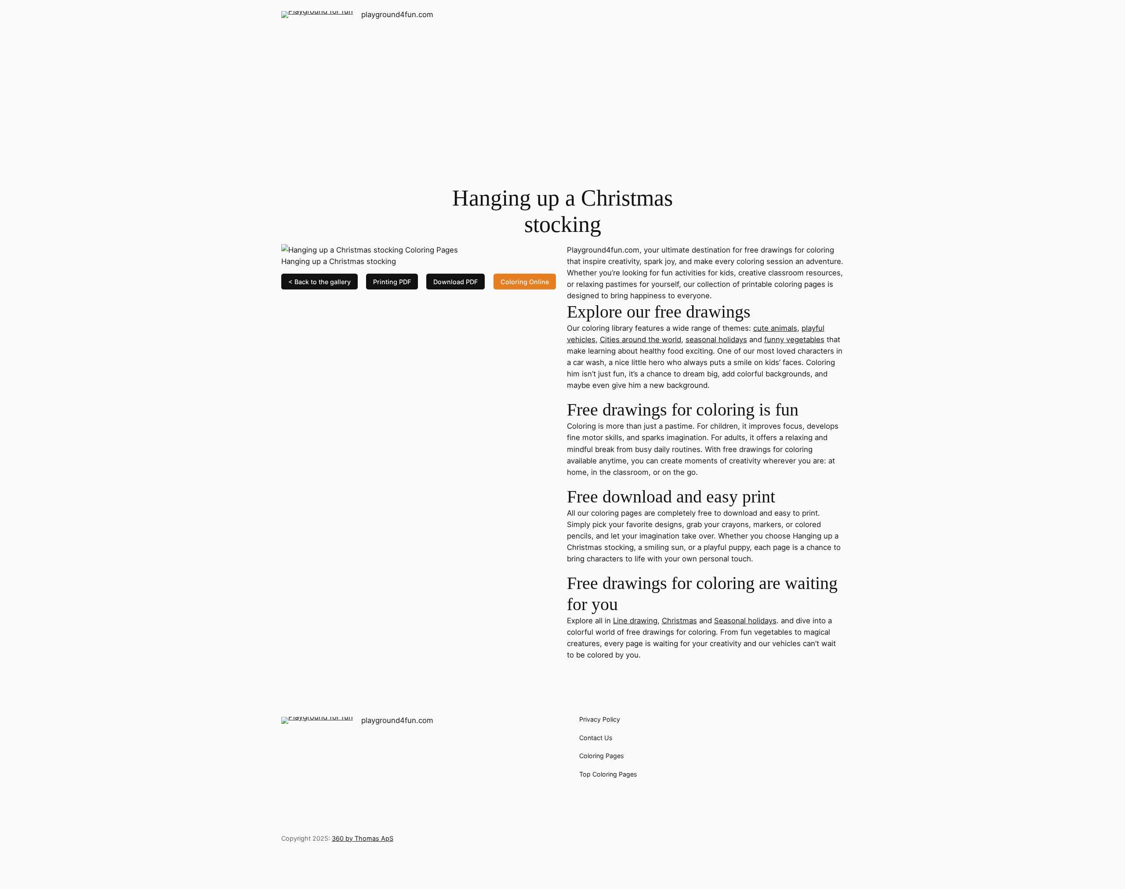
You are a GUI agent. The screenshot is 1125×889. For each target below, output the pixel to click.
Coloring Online (525, 281)
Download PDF (455, 281)
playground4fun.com (397, 14)
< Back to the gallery (319, 281)
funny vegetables (794, 339)
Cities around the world (640, 339)
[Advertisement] (562, 98)
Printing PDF (392, 281)
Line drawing (635, 620)
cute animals (775, 328)
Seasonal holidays (745, 620)
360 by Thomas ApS (362, 838)
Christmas (679, 620)
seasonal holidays (716, 339)
